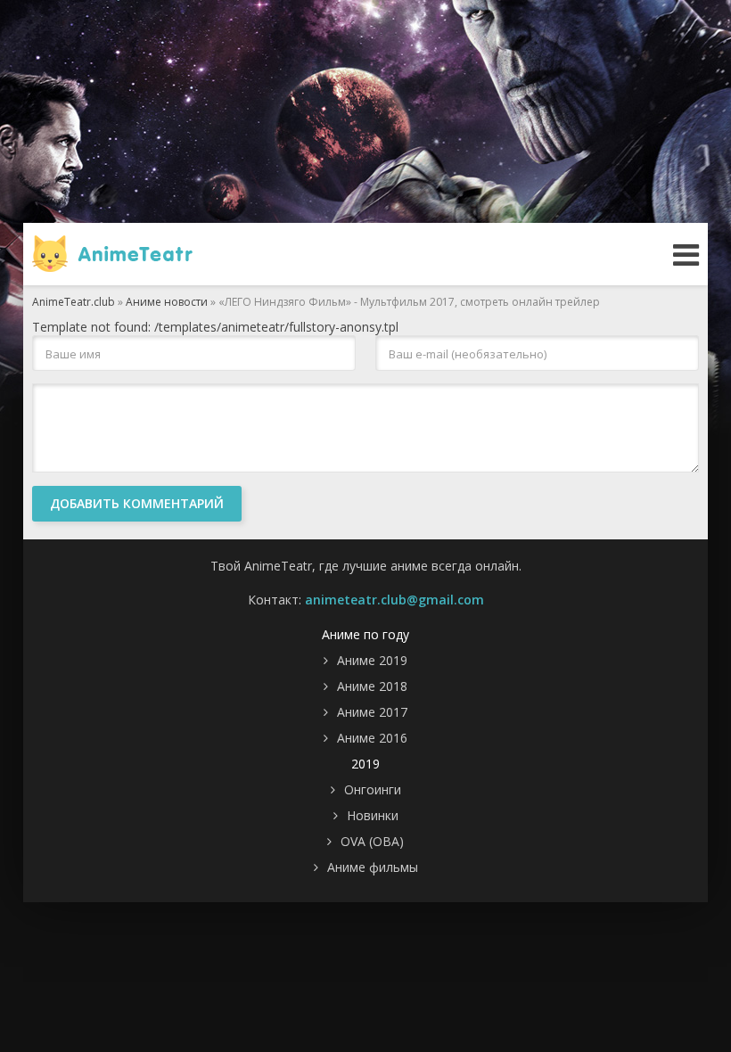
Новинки (372, 815)
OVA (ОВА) (372, 841)
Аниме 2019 (372, 660)
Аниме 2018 (372, 686)
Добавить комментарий (137, 503)
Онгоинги (372, 789)
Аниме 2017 (372, 711)
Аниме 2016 (372, 737)
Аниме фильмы (372, 867)
